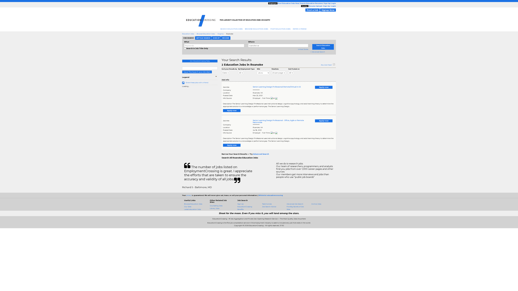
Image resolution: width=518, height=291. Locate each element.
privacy (188, 195)
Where (251, 42)
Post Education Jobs (280, 29)
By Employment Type (246, 69)
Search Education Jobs (231, 29)
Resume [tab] (225, 38)
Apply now (323, 87)
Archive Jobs (316, 204)
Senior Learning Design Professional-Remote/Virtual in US (277, 87)
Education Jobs (188, 34)
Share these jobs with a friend (197, 83)
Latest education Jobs (192, 209)
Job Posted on (293, 69)
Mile (258, 69)
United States (303, 49)
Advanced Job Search (295, 204)
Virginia (220, 34)
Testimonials (267, 204)
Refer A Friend (300, 29)
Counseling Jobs (216, 206)
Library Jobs (214, 208)
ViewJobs (275, 69)
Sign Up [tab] (216, 38)
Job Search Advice (269, 207)
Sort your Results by (229, 69)
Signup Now (328, 10)
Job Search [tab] (188, 38)
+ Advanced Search (317, 52)
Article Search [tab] (203, 38)
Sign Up (240, 204)
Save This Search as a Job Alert (197, 72)
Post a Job (312, 10)
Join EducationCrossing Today (200, 61)
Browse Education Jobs (256, 29)
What (186, 42)
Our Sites (187, 207)
